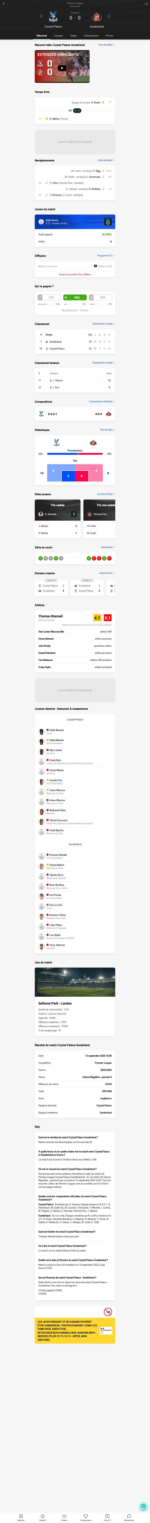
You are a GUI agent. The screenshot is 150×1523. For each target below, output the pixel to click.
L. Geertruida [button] (93, 176)
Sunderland (55, 341)
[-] (143, 1506)
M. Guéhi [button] (91, 533)
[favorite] (146, 3)
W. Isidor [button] (91, 526)
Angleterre (106, 1098)
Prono (109, 35)
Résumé (42, 35)
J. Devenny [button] (55, 194)
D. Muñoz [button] (55, 118)
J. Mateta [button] (43, 526)
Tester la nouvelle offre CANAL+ (75, 274)
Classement (91, 35)
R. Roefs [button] (95, 102)
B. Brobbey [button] (94, 188)
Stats (73, 35)
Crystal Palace (57, 348)
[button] (49, 297)
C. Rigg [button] (96, 170)
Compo (58, 35)
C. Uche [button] (54, 182)
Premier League (103, 1062)
